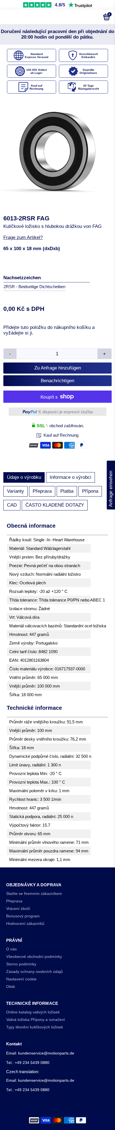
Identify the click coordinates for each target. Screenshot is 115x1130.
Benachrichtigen (57, 380)
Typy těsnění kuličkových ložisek (34, 1027)
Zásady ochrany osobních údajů (34, 972)
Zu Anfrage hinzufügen (57, 368)
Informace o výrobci (70, 477)
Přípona (90, 491)
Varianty (15, 491)
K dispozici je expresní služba (66, 411)
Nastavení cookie (21, 979)
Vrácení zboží (18, 909)
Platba (66, 491)
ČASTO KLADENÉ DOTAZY (54, 505)
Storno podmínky (21, 964)
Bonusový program (23, 916)
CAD (12, 505)
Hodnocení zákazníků (25, 924)
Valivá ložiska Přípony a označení (35, 1020)
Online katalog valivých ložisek (33, 1012)
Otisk (10, 987)
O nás (11, 949)
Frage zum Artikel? (23, 237)
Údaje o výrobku (24, 477)
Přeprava (42, 491)
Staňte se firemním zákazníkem (34, 894)
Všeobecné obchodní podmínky (34, 957)
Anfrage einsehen (110, 485)
